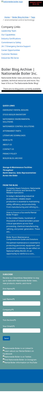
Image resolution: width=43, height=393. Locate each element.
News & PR (7, 140)
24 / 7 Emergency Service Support (16, 46)
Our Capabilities (8, 34)
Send (6, 338)
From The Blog (10, 185)
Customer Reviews (9, 54)
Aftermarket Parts (12, 131)
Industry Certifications (11, 38)
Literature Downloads (14, 135)
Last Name (8, 299)
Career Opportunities (10, 50)
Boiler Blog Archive (12, 158)
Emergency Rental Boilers (15, 110)
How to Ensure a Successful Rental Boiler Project (21, 213)
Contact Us (8, 149)
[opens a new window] (18, 348)
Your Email (8, 326)
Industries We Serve (10, 58)
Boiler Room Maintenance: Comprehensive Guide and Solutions (22, 238)
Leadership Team (8, 31)
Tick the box (9, 320)
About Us (7, 144)
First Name (9, 288)
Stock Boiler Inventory (14, 114)
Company (8, 309)
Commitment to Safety (11, 42)
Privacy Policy (10, 153)
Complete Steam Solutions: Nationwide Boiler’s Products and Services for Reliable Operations (23, 190)
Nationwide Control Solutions (18, 126)
